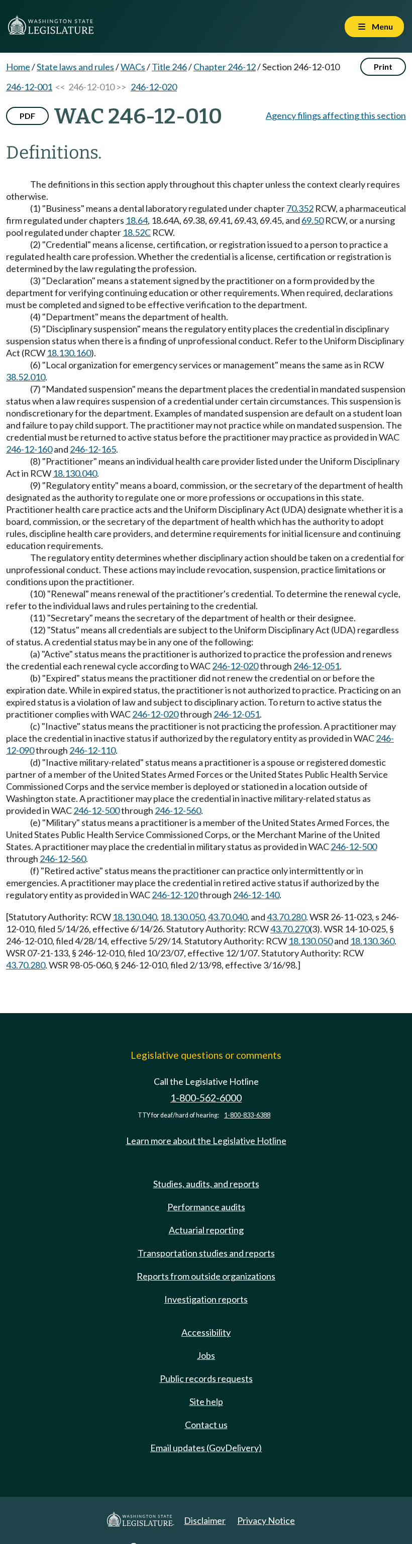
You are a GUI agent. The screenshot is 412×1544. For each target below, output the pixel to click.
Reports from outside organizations (206, 1276)
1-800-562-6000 (206, 1097)
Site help (206, 1401)
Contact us (206, 1424)
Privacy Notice (266, 1520)
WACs (133, 66)
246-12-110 (92, 750)
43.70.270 (290, 928)
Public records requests (206, 1378)
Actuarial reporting (206, 1229)
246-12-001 (29, 86)
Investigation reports (206, 1299)
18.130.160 (69, 352)
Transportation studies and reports (206, 1252)
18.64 (137, 220)
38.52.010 (25, 376)
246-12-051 (316, 665)
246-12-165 (93, 449)
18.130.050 (182, 916)
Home (18, 66)
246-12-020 (154, 86)
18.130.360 (372, 940)
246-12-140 (256, 894)
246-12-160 (29, 449)
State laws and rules (75, 66)
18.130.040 (75, 473)
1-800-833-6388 (247, 1115)
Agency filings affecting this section (336, 115)
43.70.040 (227, 916)
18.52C (137, 232)
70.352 (300, 208)
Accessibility (206, 1332)
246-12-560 (178, 810)
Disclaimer (205, 1520)
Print (383, 66)
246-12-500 (96, 810)
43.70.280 (286, 916)
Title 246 (169, 66)
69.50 (312, 220)
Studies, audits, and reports (206, 1183)
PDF (27, 115)
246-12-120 (175, 894)
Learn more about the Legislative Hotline (206, 1140)
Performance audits (206, 1206)
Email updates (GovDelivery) (206, 1447)
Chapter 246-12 (224, 66)
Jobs (206, 1355)
